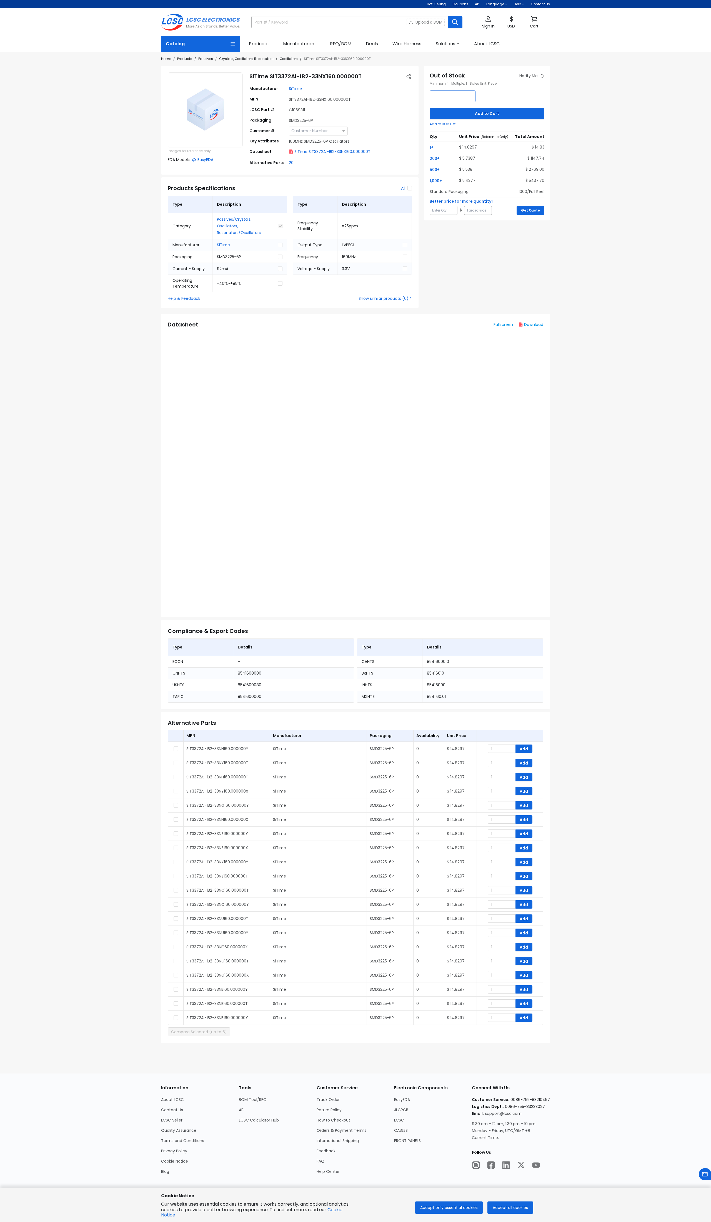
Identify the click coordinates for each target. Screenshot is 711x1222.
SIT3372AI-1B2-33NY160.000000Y (217, 862)
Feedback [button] (326, 1151)
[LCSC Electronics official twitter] (521, 1165)
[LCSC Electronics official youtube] (536, 1165)
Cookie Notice (174, 1161)
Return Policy (329, 1110)
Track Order (328, 1099)
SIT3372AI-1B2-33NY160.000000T (217, 763)
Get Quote (530, 210)
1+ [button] (432, 147)
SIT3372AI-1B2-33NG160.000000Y (217, 805)
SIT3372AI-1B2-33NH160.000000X (217, 819)
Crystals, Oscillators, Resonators (246, 58)
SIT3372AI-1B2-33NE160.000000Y (217, 989)
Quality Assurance (178, 1130)
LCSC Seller (171, 1120)
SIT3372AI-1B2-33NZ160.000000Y (217, 833)
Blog (165, 1171)
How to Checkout (333, 1120)
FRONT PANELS (407, 1140)
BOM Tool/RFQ (253, 1099)
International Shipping (338, 1140)
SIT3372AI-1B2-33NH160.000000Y (217, 748)
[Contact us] (705, 1174)
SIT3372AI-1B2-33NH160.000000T (217, 777)
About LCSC (172, 1099)
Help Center (328, 1171)
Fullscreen (503, 324)
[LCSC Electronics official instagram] (476, 1165)
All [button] (403, 188)
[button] (488, 22)
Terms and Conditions (182, 1140)
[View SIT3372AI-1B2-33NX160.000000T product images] (205, 109)
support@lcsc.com (503, 1113)
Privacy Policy (174, 1151)
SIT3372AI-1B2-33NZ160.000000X (217, 848)
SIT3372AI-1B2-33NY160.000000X (217, 791)
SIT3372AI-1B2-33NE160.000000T (217, 1003)
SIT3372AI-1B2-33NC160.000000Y (217, 904)
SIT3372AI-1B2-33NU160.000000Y (217, 933)
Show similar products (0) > (385, 298)
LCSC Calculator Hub (259, 1120)
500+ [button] (435, 169)
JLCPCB (401, 1110)
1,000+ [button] (436, 180)
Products (184, 58)
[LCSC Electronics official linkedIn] (506, 1165)
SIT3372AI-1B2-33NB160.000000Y (217, 1017)
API (477, 4)
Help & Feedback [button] (184, 298)
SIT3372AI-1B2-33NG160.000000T (217, 961)
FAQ (320, 1161)
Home (166, 58)
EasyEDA (402, 1099)
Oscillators (289, 58)
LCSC (399, 1120)
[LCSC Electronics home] (200, 22)
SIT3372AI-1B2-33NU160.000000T (217, 918)
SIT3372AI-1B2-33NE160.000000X (217, 947)
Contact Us (540, 4)
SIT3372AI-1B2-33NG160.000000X (217, 975)
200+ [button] (435, 158)
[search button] (455, 22)
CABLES (401, 1130)
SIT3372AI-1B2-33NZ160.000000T (217, 876)
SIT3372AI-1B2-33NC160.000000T (217, 890)
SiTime (295, 88)
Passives (205, 58)
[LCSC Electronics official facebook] (491, 1165)
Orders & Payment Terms (341, 1130)
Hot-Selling (436, 4)
